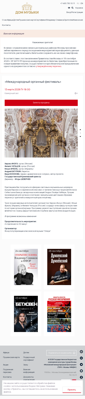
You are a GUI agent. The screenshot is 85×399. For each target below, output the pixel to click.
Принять (72, 390)
